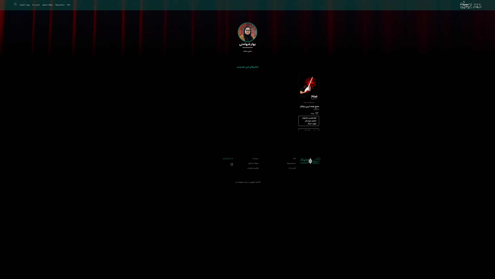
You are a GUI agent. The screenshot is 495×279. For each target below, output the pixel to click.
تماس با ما (36, 4)
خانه (68, 4)
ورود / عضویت (24, 4)
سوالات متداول (47, 4)
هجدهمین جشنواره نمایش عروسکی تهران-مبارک (309, 121)
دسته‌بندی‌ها (59, 4)
